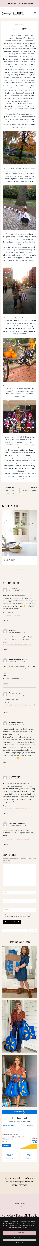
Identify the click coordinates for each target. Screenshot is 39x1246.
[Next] (35, 538)
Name (6, 892)
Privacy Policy (19, 1204)
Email (6, 901)
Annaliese (13, 589)
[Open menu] (35, 12)
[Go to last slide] (4, 538)
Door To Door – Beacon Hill (10, 490)
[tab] (15, 569)
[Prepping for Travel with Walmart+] (19, 1026)
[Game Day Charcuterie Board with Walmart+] (19, 1136)
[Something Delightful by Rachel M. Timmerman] (13, 13)
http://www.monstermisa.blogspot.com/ (17, 645)
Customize (19, 1237)
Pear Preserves (10, 560)
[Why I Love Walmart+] (19, 972)
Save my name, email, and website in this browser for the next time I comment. (18, 915)
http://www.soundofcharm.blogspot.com (17, 839)
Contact (19, 1207)
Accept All (19, 1232)
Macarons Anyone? (30, 489)
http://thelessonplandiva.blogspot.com (17, 808)
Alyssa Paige (14, 777)
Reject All (20, 1242)
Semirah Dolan (15, 823)
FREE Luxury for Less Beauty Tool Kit (19, 3)
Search (32, 930)
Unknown (13, 693)
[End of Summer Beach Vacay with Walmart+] (19, 1081)
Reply (6, 620)
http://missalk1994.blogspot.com (14, 615)
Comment (7, 862)
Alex (11, 630)
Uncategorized (19, 24)
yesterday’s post (19, 106)
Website (7, 910)
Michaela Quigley (16, 659)
